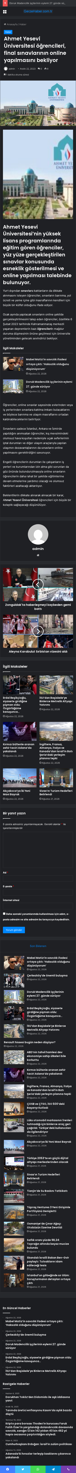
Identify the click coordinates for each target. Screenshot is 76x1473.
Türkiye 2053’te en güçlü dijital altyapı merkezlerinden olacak (47, 1160)
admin (12, 68)
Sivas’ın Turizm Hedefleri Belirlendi (55, 792)
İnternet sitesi (11, 900)
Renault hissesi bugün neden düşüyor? (30, 1042)
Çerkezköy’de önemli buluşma (47, 975)
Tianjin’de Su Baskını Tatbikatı (47, 1191)
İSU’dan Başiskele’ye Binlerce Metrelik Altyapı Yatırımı (55, 701)
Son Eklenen (38, 946)
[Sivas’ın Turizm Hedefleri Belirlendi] (56, 777)
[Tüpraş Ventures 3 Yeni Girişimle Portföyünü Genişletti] (14, 1212)
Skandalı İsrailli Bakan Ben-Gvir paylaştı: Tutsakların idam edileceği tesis (48, 1261)
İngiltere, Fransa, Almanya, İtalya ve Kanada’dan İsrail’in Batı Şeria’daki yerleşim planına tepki (56, 751)
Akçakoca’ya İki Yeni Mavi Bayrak (16, 792)
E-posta (8, 886)
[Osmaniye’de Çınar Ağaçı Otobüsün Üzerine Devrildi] (14, 1229)
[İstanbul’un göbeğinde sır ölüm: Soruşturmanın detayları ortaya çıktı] (14, 1280)
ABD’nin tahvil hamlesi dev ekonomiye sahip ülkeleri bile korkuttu (46, 1056)
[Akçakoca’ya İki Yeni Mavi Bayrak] (20, 777)
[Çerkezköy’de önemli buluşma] (14, 980)
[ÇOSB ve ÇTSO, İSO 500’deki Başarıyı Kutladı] (14, 1109)
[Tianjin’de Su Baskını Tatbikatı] (14, 1196)
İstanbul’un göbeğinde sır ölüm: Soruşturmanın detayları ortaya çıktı (48, 1279)
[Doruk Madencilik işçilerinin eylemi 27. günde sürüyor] (13, 386)
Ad (5, 872)
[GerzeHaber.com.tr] (38, 11)
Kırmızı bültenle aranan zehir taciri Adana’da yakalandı (18, 747)
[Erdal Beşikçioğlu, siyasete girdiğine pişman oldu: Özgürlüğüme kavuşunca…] (20, 685)
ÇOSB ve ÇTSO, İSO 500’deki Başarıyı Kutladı (46, 1106)
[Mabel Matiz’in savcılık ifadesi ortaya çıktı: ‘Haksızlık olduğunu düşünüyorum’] (13, 364)
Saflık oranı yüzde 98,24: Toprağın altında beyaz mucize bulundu (48, 1244)
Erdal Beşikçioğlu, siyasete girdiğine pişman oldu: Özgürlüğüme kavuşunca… (15, 705)
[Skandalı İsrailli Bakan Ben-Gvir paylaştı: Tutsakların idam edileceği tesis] (14, 1263)
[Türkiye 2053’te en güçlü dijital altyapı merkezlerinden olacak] (14, 1163)
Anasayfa (11, 24)
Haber (22, 24)
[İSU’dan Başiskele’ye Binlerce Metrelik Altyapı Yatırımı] (56, 685)
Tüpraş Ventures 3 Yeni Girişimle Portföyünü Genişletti (48, 1209)
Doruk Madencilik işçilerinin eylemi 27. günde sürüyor (39, 3)
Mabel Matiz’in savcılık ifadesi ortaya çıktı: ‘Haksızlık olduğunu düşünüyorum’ (47, 364)
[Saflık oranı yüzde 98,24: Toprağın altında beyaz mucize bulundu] (14, 1245)
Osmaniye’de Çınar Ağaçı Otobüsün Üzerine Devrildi (44, 1225)
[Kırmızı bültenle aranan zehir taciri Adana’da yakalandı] (20, 731)
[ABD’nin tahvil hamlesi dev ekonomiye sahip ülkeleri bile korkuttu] (14, 1057)
